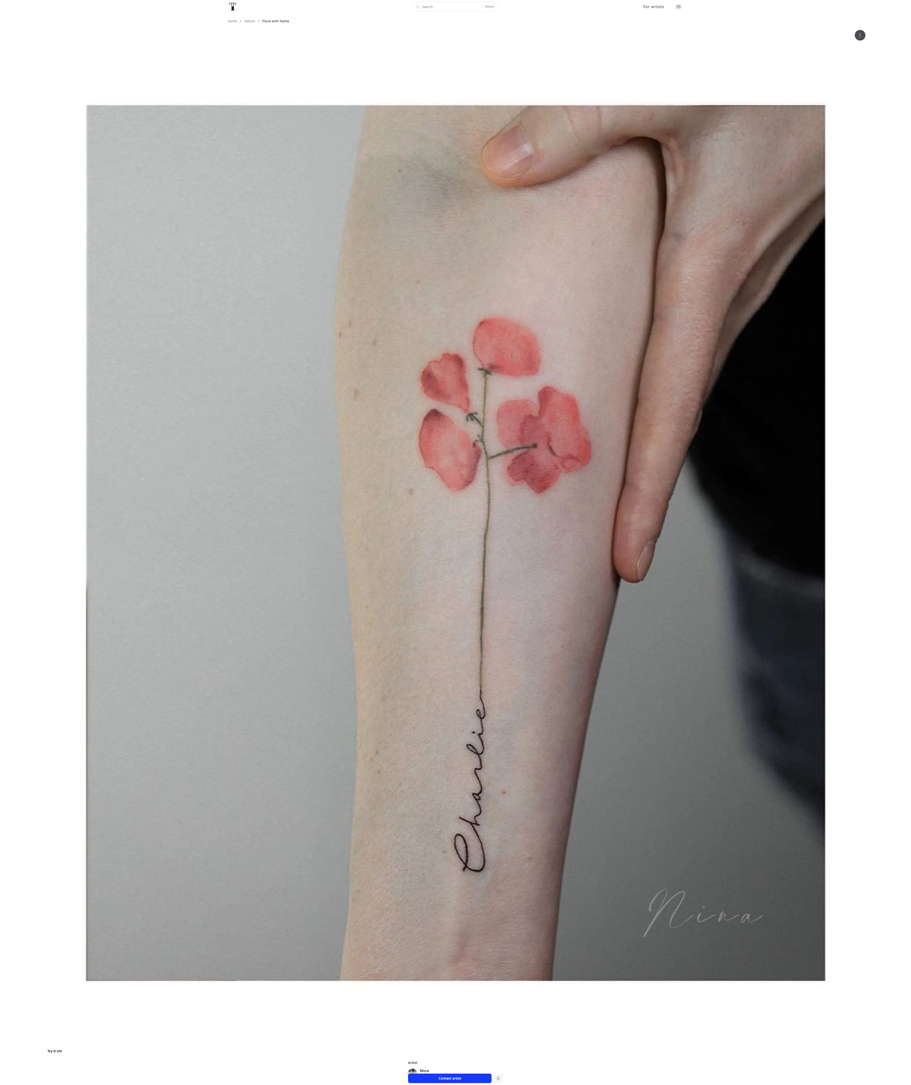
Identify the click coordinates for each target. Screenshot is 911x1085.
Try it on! (54, 1051)
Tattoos (489, 7)
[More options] (860, 35)
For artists (653, 6)
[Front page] (233, 6)
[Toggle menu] (678, 6)
